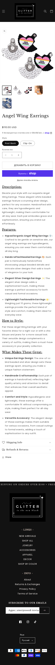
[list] (27, 55)
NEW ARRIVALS (27, 536)
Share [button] (8, 457)
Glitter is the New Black (28, 659)
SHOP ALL (27, 540)
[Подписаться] (44, 610)
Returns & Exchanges (27, 584)
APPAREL (27, 554)
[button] (3, 11)
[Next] (52, 55)
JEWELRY (27, 545)
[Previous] (3, 55)
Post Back (10, 143)
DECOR (27, 559)
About (27, 579)
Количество (7, 149)
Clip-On (27, 143)
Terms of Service (27, 593)
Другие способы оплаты (27, 180)
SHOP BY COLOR (27, 564)
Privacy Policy (27, 589)
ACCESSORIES (27, 550)
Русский (25, 640)
